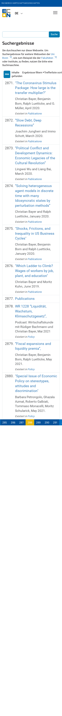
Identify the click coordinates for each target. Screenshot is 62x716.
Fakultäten (47, 57)
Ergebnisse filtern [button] (32, 72)
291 (55, 422)
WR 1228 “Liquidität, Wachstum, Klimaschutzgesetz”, (30, 311)
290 (47, 422)
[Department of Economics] (6, 13)
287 (21, 422)
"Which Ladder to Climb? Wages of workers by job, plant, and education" (34, 271)
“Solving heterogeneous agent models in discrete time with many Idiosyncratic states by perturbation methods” (34, 196)
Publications (35, 113)
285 (4, 422)
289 (38, 422)
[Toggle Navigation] (55, 13)
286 (13, 422)
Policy (31, 336)
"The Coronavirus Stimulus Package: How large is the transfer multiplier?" (35, 88)
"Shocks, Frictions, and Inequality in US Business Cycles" (34, 233)
